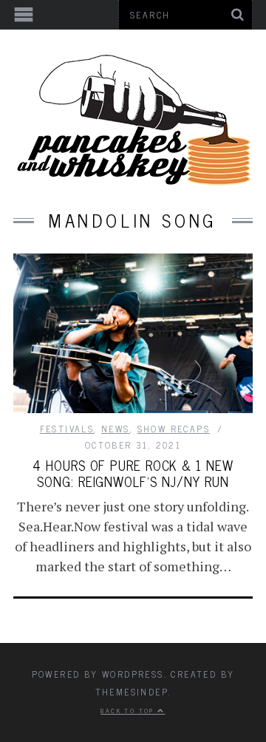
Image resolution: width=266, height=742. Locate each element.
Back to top (128, 710)
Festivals (67, 428)
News (115, 428)
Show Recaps (173, 428)
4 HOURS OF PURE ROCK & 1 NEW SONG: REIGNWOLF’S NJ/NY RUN (133, 473)
